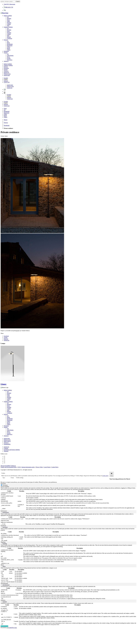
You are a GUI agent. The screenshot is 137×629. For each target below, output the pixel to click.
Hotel (8, 42)
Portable (9, 22)
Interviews (9, 59)
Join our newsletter (5, 465)
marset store (7, 75)
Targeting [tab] (3, 542)
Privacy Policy (39, 467)
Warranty (6, 451)
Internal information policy (28, 467)
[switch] (1, 512)
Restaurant (9, 45)
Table (8, 21)
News (8, 57)
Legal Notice (47, 467)
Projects (6, 40)
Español (6, 78)
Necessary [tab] (3, 483)
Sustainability (7, 444)
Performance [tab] (4, 511)
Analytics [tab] (3, 600)
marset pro (6, 72)
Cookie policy (105, 475)
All (8, 17)
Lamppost (9, 38)
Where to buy (7, 74)
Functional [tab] (3, 525)
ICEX (19, 467)
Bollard (9, 37)
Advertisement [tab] (4, 583)
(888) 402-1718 (9, 7)
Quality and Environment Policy (9, 467)
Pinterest (6, 339)
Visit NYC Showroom (9, 4)
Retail (8, 48)
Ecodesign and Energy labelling (12, 449)
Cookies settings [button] (19, 477)
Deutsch (6, 81)
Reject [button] (4, 477)
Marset (5, 119)
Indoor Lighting (8, 15)
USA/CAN (7, 82)
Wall (8, 25)
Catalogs (6, 448)
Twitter (5, 337)
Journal (5, 52)
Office (8, 47)
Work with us (7, 441)
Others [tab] (2, 565)
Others (8, 49)
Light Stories (10, 55)
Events (8, 58)
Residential (10, 44)
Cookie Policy (54, 467)
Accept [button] (12, 477)
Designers (6, 51)
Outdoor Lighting (8, 27)
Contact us (13, 465)
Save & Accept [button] (4, 626)
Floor (8, 20)
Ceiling (9, 24)
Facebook (6, 336)
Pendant (9, 18)
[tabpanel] (68, 498)
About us (6, 61)
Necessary (5, 485)
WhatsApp (6, 340)
